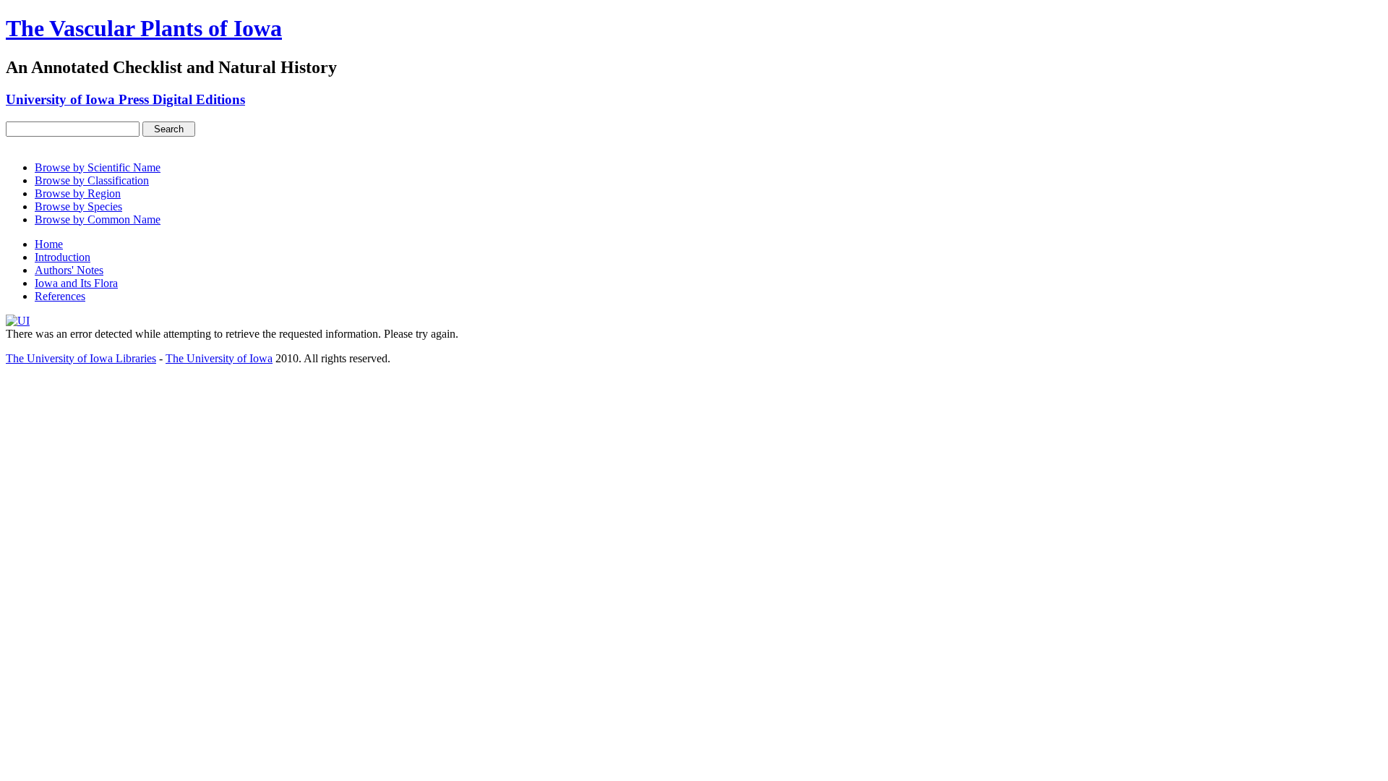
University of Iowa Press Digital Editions (125, 99)
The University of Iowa (219, 358)
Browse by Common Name (97, 219)
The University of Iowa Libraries (81, 358)
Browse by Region (78, 193)
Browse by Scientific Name (97, 167)
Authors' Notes (69, 270)
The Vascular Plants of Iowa (144, 28)
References (60, 296)
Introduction (62, 257)
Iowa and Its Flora (76, 283)
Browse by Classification (92, 180)
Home (49, 244)
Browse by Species (78, 206)
